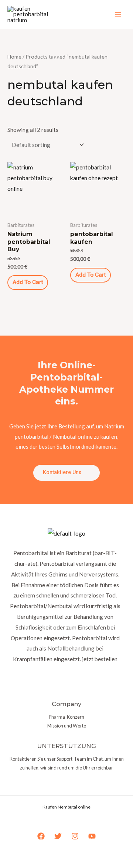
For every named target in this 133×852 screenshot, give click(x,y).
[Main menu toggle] (118, 14)
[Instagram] (75, 836)
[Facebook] (41, 836)
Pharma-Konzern (66, 717)
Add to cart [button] (28, 282)
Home (14, 56)
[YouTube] (92, 836)
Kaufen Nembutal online (66, 807)
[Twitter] (58, 836)
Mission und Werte (66, 726)
